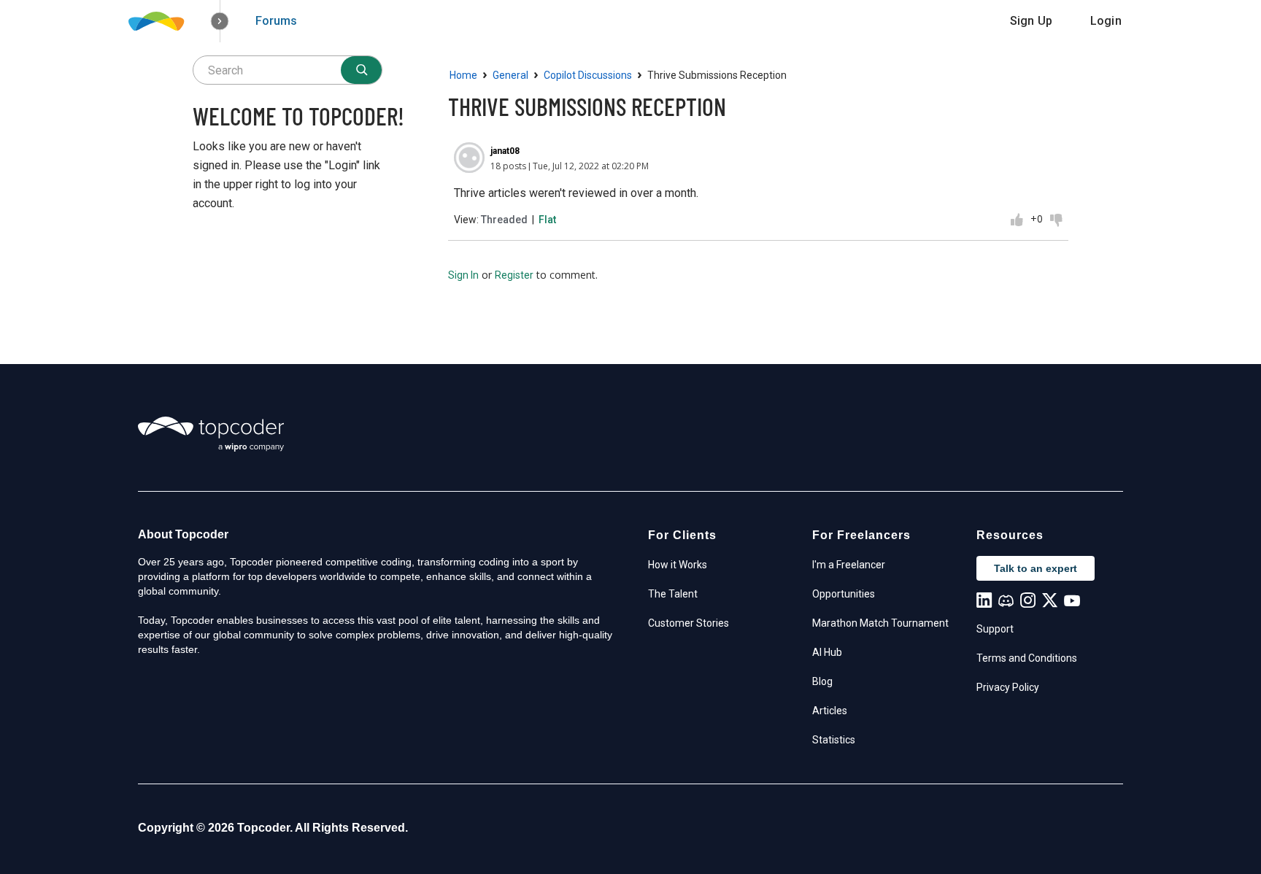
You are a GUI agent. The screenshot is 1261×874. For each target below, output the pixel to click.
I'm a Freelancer (848, 565)
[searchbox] (287, 70)
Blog (822, 681)
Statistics (833, 740)
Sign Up (1031, 21)
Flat (547, 219)
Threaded (504, 219)
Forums (276, 21)
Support (995, 629)
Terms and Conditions (1026, 658)
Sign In (463, 275)
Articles (829, 710)
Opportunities (843, 594)
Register (514, 275)
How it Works (677, 565)
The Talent (673, 594)
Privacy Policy (1007, 687)
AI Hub (827, 652)
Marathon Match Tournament (880, 623)
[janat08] (469, 157)
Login (1106, 21)
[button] (220, 21)
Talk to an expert (1035, 568)
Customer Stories (688, 623)
